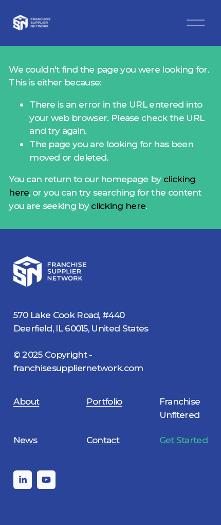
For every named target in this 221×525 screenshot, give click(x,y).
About (26, 401)
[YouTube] (46, 479)
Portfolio (104, 401)
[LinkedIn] (22, 479)
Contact (102, 439)
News (25, 439)
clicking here (118, 205)
